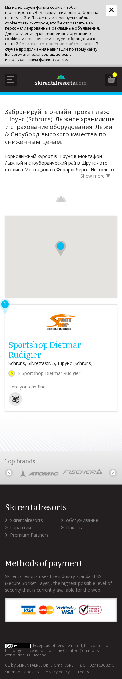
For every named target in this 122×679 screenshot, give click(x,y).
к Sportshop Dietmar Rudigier (49, 373)
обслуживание (82, 520)
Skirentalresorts (26, 520)
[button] (61, 249)
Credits (82, 672)
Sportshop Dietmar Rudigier (44, 350)
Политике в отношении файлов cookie (56, 44)
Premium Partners (29, 535)
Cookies (31, 672)
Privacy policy (57, 672)
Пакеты (74, 527)
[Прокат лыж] (15, 404)
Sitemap (12, 672)
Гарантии (20, 527)
